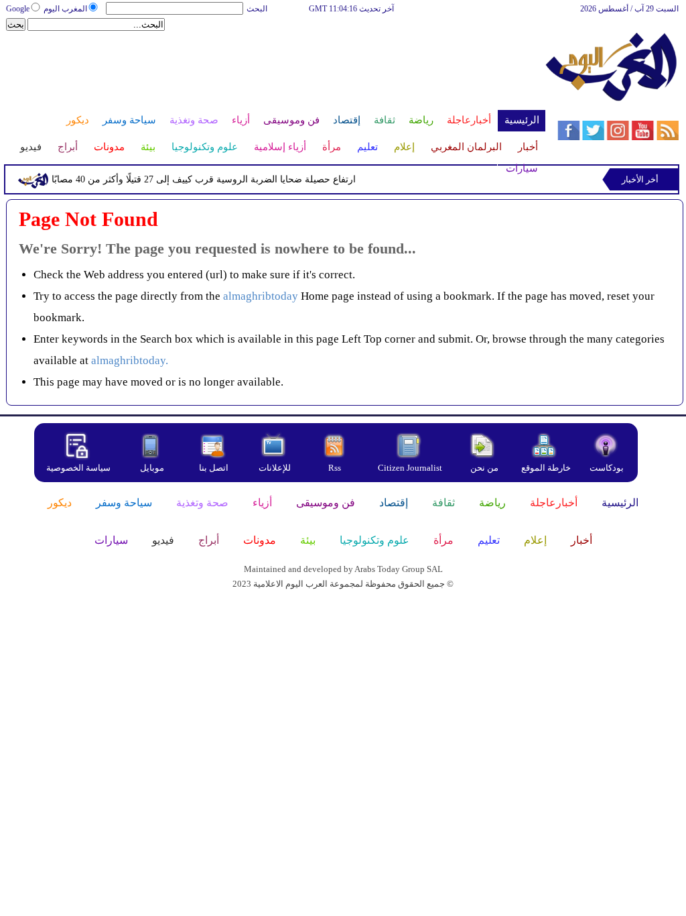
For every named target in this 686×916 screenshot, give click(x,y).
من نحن (484, 468)
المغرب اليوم (65, 8)
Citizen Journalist (410, 468)
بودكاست (607, 468)
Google (17, 8)
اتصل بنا (213, 468)
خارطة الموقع (546, 468)
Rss (335, 468)
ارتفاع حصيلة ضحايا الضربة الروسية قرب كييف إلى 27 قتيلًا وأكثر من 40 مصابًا (204, 179)
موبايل (153, 468)
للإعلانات (275, 468)
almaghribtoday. (129, 360)
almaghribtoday (260, 296)
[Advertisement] (275, 75)
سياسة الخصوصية (78, 468)
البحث (257, 8)
